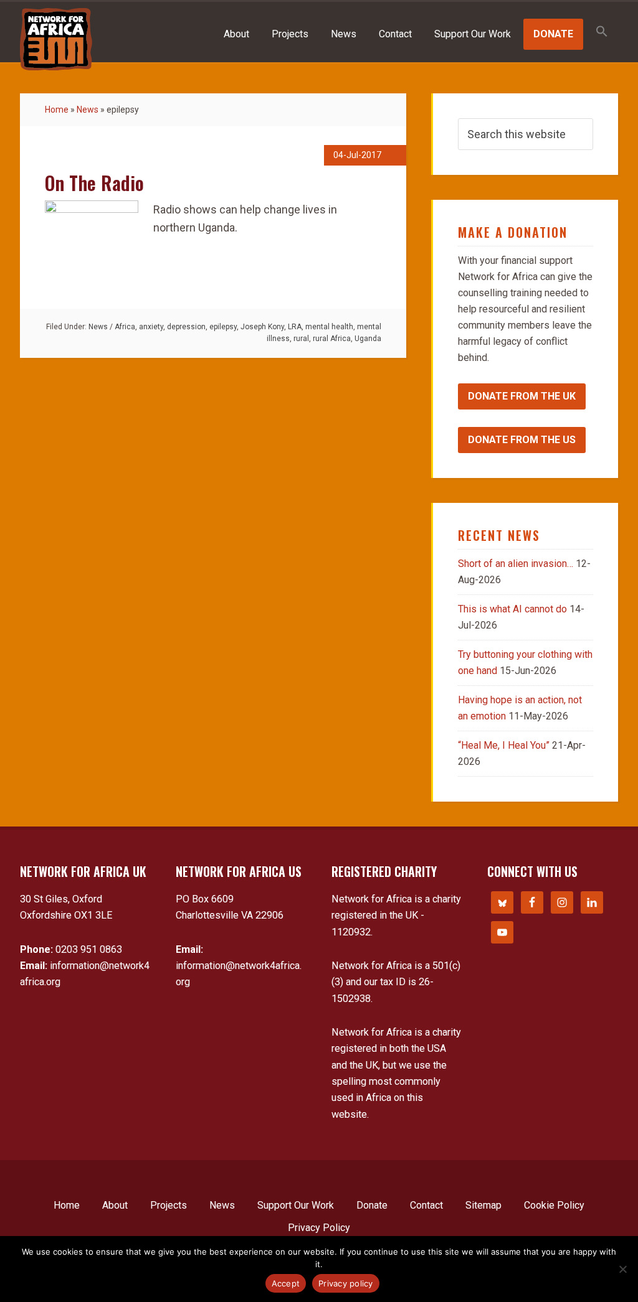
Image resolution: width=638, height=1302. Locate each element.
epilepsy (223, 326)
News (87, 110)
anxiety (151, 326)
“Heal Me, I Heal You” (504, 745)
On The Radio (94, 183)
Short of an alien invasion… (515, 563)
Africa (125, 326)
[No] (622, 1269)
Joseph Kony (262, 326)
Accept (286, 1283)
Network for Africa (56, 39)
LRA (295, 326)
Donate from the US (522, 440)
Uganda (368, 338)
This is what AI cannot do (512, 609)
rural (301, 338)
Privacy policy (345, 1283)
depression (186, 326)
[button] (602, 32)
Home (57, 110)
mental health (329, 326)
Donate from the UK (522, 396)
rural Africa (332, 338)
